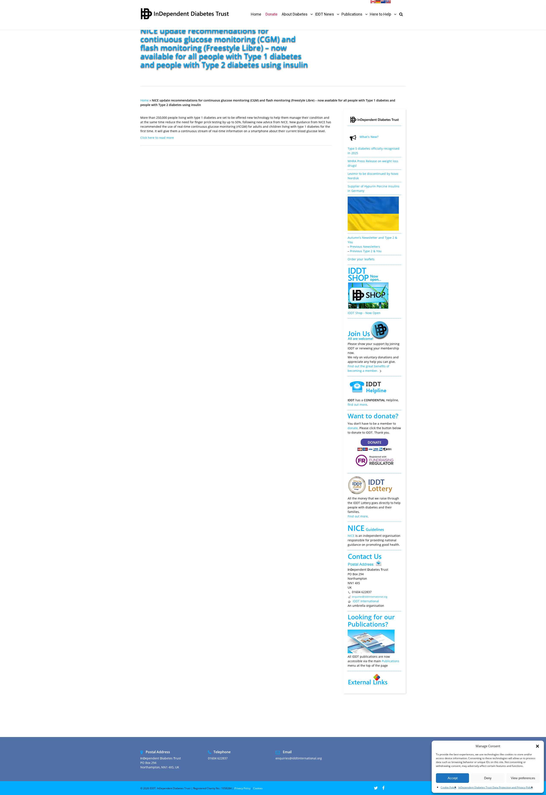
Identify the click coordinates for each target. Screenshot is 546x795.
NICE (351, 536)
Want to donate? (373, 415)
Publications (366, 624)
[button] (537, 746)
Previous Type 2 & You (366, 251)
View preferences (523, 778)
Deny (488, 778)
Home (144, 100)
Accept (452, 778)
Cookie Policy (448, 787)
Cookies (258, 788)
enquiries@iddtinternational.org (369, 596)
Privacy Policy (242, 788)
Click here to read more (157, 138)
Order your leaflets (361, 259)
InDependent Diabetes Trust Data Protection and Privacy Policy (495, 787)
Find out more (358, 516)
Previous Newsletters (365, 247)
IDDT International (365, 601)
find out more (357, 405)
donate (353, 428)
